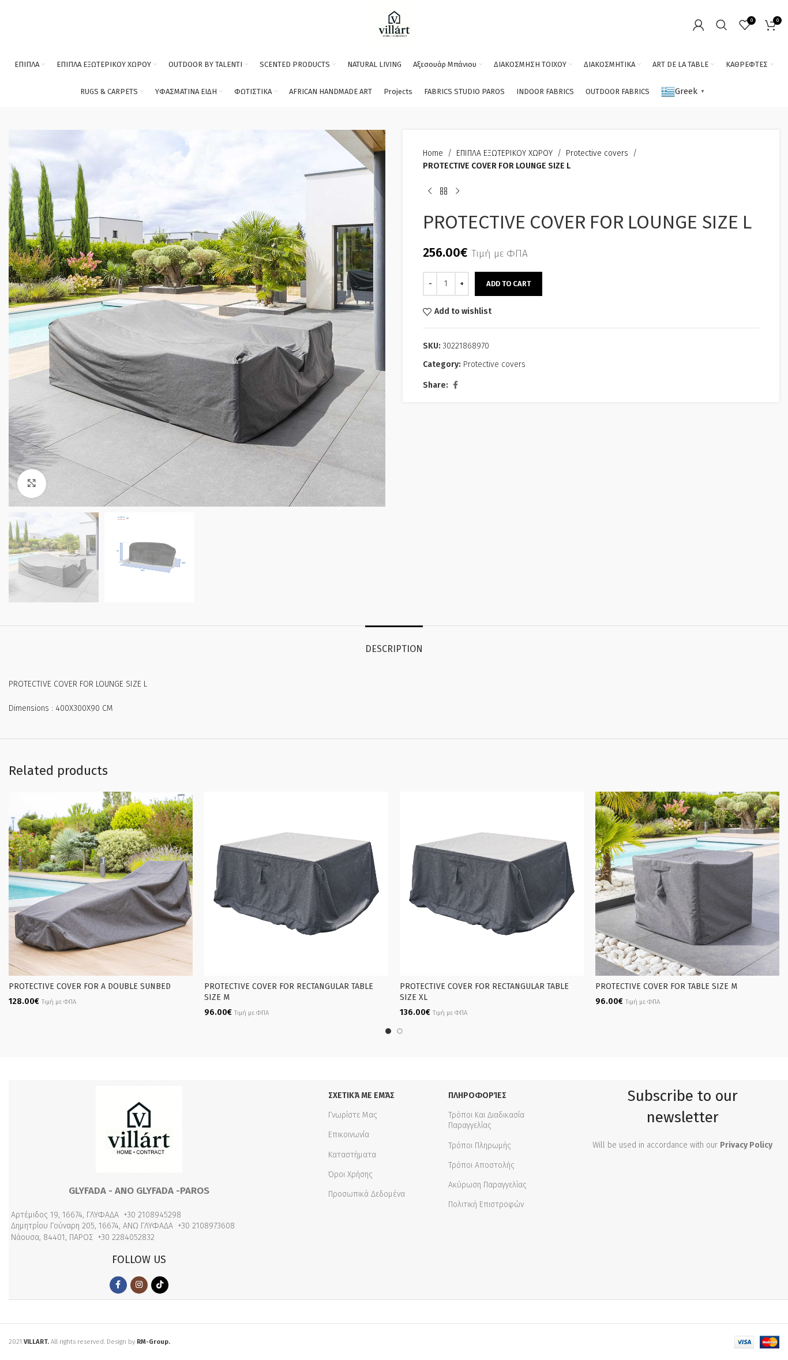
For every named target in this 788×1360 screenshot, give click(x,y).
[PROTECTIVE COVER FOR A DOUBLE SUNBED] (101, 884)
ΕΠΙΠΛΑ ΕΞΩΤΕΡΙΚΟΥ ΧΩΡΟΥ (504, 153)
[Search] (721, 24)
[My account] (698, 24)
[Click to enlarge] (31, 483)
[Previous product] (430, 191)
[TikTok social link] (159, 1285)
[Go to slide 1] (388, 1031)
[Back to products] (444, 191)
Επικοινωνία (348, 1135)
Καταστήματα (352, 1155)
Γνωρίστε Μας (352, 1115)
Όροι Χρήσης (350, 1174)
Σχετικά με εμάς (361, 1095)
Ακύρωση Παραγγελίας (487, 1185)
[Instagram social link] (139, 1285)
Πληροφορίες (477, 1095)
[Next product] (457, 191)
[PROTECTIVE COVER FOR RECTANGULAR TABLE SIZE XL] (492, 884)
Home (433, 153)
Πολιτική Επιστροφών (486, 1204)
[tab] (394, 643)
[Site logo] (394, 24)
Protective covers (597, 153)
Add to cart (508, 283)
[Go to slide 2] (400, 1031)
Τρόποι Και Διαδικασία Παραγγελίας (486, 1120)
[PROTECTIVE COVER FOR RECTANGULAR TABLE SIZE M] (296, 884)
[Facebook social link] (455, 385)
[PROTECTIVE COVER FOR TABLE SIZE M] (687, 884)
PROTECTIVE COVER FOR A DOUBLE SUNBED (90, 986)
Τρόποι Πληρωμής (479, 1146)
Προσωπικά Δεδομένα (366, 1194)
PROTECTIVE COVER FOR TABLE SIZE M (666, 986)
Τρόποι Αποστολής (481, 1165)
